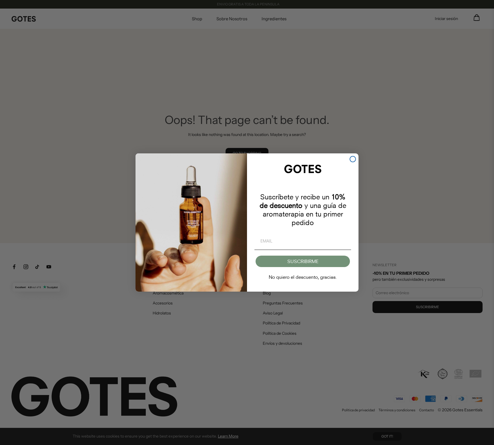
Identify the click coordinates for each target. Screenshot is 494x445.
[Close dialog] (353, 159)
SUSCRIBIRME (302, 261)
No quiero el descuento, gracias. (303, 277)
